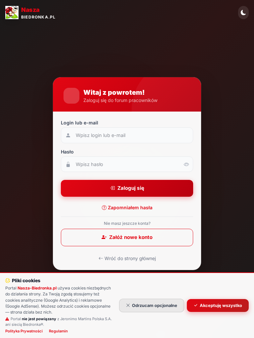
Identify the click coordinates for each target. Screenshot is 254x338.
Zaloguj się (130, 188)
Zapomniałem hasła (130, 207)
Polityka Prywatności (24, 331)
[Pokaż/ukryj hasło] (186, 164)
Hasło (67, 151)
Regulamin (58, 331)
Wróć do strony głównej (130, 258)
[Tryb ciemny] (243, 12)
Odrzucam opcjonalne (154, 305)
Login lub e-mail (79, 122)
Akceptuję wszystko (221, 305)
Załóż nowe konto (130, 237)
